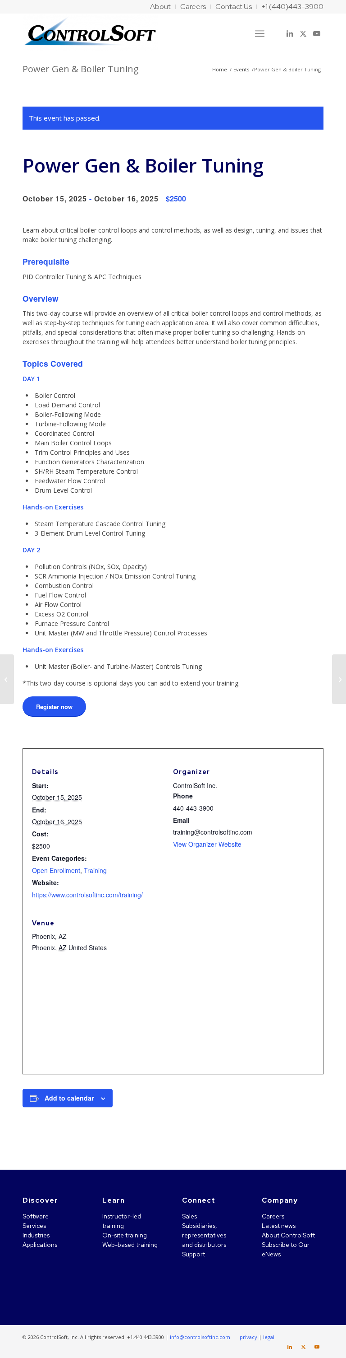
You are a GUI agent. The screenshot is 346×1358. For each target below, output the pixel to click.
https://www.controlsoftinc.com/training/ (87, 894)
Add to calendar (69, 1097)
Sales (189, 1216)
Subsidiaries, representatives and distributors (204, 1235)
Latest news (279, 1226)
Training (95, 870)
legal (268, 1337)
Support (193, 1254)
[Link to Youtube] (316, 33)
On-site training (124, 1235)
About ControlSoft (288, 1235)
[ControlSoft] (90, 33)
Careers (273, 1216)
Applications (40, 1245)
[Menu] (259, 33)
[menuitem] (161, 7)
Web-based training (130, 1245)
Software (36, 1216)
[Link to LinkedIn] (289, 33)
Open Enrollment (56, 870)
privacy (248, 1337)
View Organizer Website (207, 844)
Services (34, 1226)
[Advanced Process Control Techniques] (7, 679)
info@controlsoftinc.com (200, 1337)
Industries (36, 1235)
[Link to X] (303, 33)
